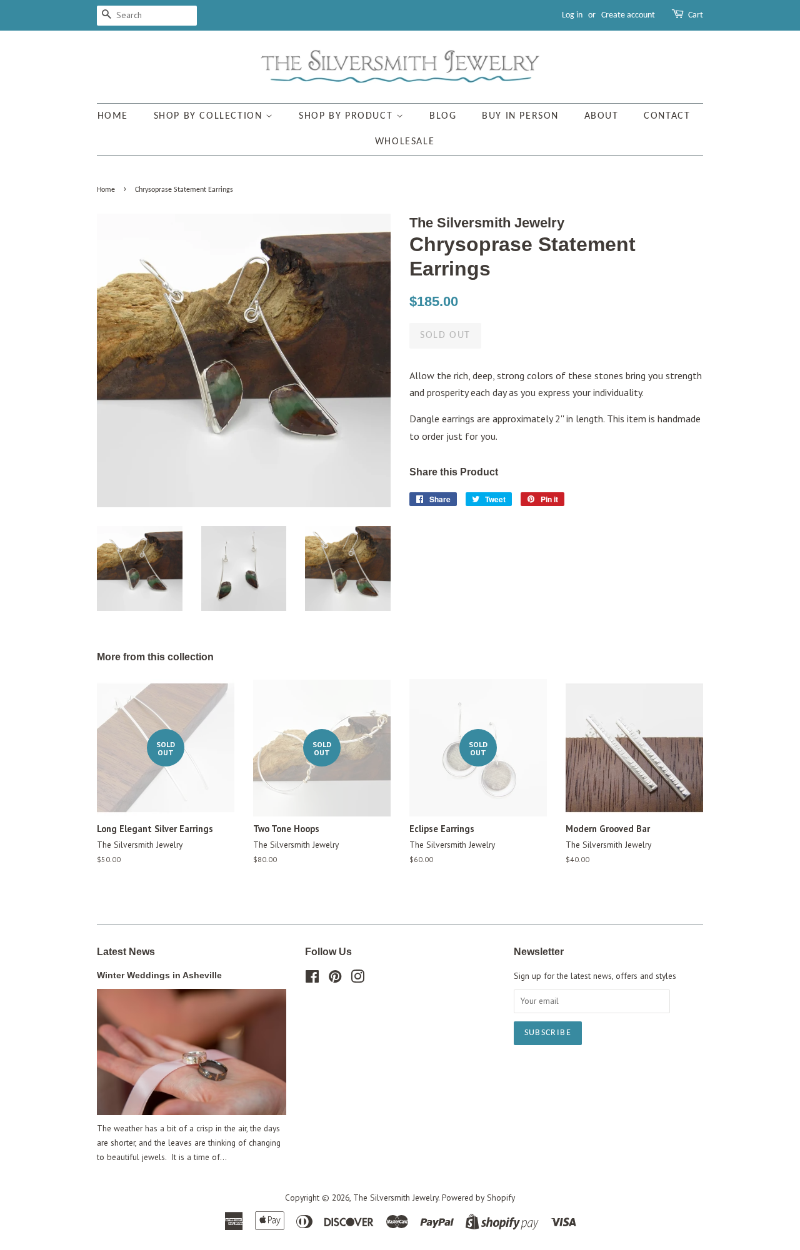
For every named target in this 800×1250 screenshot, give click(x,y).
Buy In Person (520, 116)
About (601, 116)
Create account (628, 15)
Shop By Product (347, 116)
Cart (695, 15)
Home (113, 116)
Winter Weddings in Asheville (159, 975)
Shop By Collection (210, 116)
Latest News (126, 951)
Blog (442, 116)
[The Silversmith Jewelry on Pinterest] (335, 979)
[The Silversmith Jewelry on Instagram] (357, 979)
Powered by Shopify (478, 1197)
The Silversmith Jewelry (395, 1197)
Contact (667, 116)
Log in (572, 15)
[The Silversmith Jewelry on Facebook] (312, 979)
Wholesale (404, 142)
